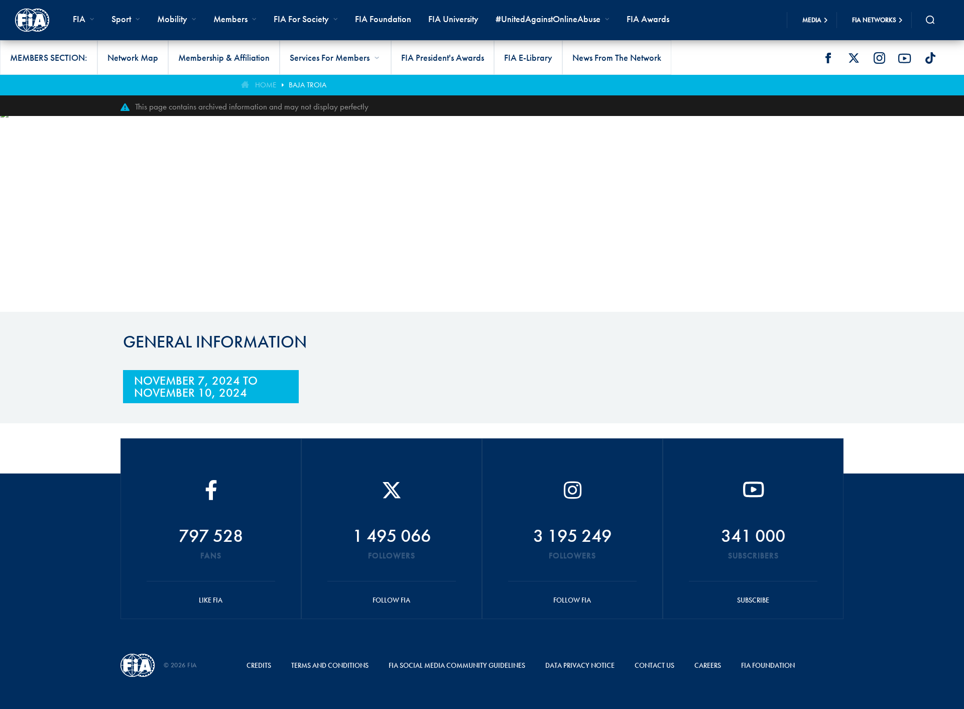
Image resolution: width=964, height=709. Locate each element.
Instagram (879, 58)
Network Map (132, 57)
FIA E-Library (528, 57)
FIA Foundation (383, 19)
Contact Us (654, 665)
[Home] (32, 20)
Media (811, 20)
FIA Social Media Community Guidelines (457, 665)
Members (230, 19)
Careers (707, 665)
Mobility (172, 19)
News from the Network (616, 57)
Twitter (853, 58)
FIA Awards (648, 19)
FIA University (453, 19)
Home (265, 85)
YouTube (904, 58)
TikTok (930, 58)
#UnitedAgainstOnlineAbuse (548, 19)
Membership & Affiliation (224, 57)
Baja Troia (307, 85)
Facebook (827, 58)
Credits (259, 665)
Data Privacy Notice (580, 665)
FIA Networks (874, 20)
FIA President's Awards (442, 57)
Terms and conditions (330, 665)
